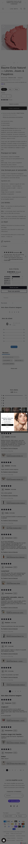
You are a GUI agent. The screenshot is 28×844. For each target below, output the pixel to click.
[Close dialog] (26, 413)
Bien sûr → (7, 424)
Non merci (7, 427)
